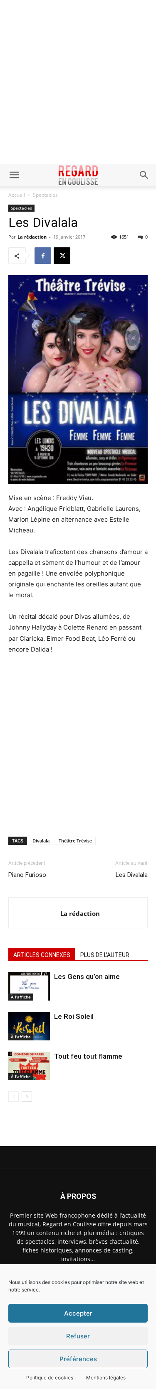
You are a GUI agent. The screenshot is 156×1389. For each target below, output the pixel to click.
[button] (14, 175)
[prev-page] (13, 1096)
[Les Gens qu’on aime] (29, 986)
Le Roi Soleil (74, 1016)
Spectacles (45, 194)
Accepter (78, 1313)
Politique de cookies (49, 1377)
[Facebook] (43, 255)
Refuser (78, 1336)
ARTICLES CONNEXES (41, 955)
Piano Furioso (27, 875)
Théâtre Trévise (75, 840)
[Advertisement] (78, 82)
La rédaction (32, 237)
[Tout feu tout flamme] (29, 1066)
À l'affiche (21, 997)
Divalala (41, 840)
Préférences (78, 1359)
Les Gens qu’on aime (87, 976)
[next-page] (27, 1096)
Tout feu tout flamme (88, 1056)
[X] (62, 255)
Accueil (16, 194)
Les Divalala (132, 875)
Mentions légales (106, 1377)
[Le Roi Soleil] (29, 1026)
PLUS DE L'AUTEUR (104, 955)
